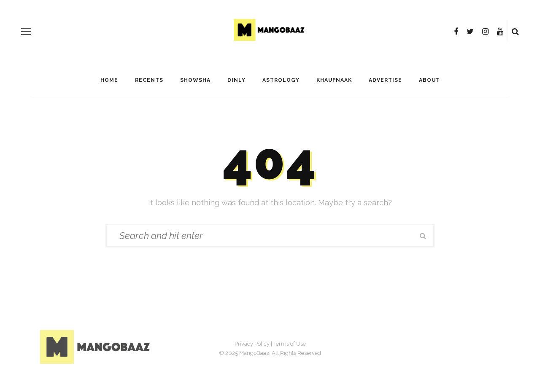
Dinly (236, 80)
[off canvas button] (26, 32)
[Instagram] (485, 31)
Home (109, 80)
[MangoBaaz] (96, 347)
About (429, 80)
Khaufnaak (334, 80)
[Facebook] (456, 31)
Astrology (281, 80)
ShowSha (195, 80)
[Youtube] (500, 31)
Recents (149, 80)
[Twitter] (470, 31)
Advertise (385, 80)
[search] (515, 31)
